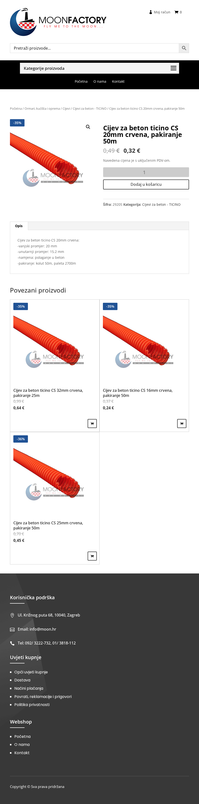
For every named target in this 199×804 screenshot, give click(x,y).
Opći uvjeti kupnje (31, 672)
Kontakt (22, 753)
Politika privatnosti (32, 704)
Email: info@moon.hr (37, 629)
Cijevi (66, 108)
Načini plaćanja (28, 688)
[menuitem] (81, 81)
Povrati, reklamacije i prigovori (43, 696)
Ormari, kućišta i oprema (42, 108)
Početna (16, 108)
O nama (22, 744)
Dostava (22, 680)
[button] (88, 127)
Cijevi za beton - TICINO (90, 108)
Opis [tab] (19, 225)
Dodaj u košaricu (146, 184)
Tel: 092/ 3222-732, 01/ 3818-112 (47, 643)
